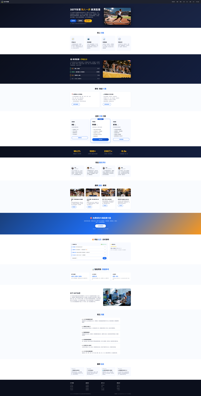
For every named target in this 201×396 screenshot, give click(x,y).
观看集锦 (89, 206)
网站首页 (173, 1)
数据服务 (118, 388)
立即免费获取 (100, 225)
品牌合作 (118, 385)
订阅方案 (71, 389)
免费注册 (102, 385)
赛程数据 (87, 386)
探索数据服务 (106, 104)
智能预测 (87, 389)
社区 (187, 1)
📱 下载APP (88, 20)
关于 (193, 1)
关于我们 (71, 385)
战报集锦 (87, 388)
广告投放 (118, 389)
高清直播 (87, 385)
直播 (177, 1)
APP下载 (102, 388)
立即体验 (73, 20)
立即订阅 (100, 139)
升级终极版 (121, 139)
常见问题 (197, 1)
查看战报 (73, 206)
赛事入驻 (118, 386)
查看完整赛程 (75, 104)
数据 (180, 1)
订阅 (184, 1)
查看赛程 (80, 20)
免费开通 (79, 137)
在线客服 (102, 389)
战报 (190, 1)
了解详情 (120, 205)
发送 (104, 258)
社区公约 (71, 388)
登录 (102, 386)
